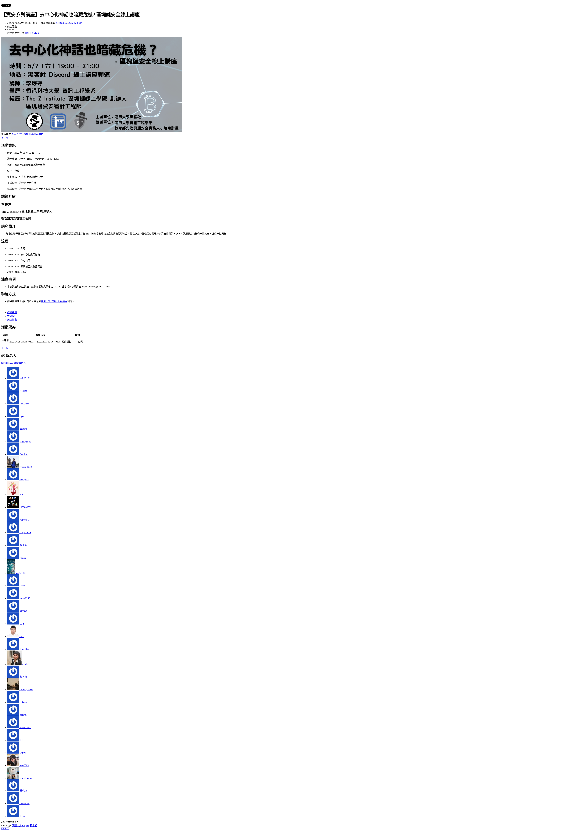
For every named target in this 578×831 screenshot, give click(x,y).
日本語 (33, 825)
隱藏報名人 (20, 363)
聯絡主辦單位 (32, 33)
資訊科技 (12, 316)
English (25, 825)
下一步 (4, 138)
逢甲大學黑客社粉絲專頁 (54, 301)
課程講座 (12, 312)
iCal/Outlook (62, 23)
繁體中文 (17, 825)
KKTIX (5, 828)
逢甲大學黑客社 (19, 134)
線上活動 (12, 319)
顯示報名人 (7, 363)
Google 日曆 (75, 23)
